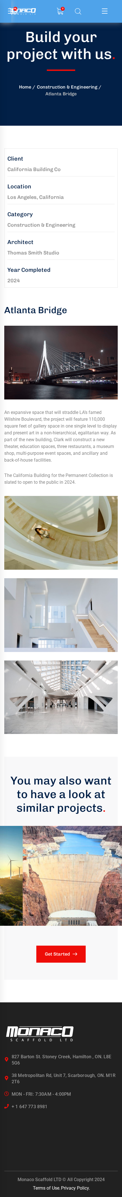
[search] (78, 12)
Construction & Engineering (67, 87)
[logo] (39, 1033)
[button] (61, 876)
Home (25, 87)
